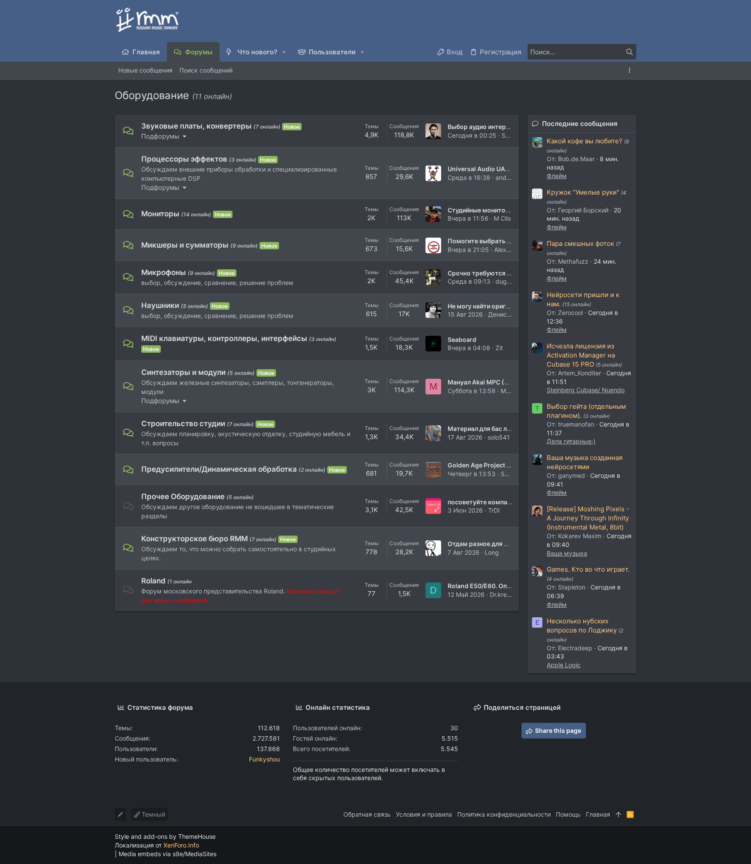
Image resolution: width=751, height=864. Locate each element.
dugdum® (509, 281)
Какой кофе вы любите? (584, 141)
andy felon (510, 177)
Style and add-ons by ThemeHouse (165, 836)
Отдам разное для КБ (480, 543)
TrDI (494, 510)
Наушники (160, 305)
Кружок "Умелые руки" (583, 192)
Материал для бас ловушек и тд (495, 428)
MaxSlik (512, 390)
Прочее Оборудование (183, 496)
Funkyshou (264, 759)
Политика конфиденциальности (504, 814)
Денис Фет (504, 314)
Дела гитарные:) (571, 441)
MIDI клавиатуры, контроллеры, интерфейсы (224, 338)
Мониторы (160, 213)
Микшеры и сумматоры (185, 245)
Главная (598, 814)
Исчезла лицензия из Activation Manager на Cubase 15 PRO (581, 355)
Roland (153, 580)
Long (492, 552)
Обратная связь (367, 814)
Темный (152, 814)
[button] (284, 52)
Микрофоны (163, 272)
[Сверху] (618, 814)
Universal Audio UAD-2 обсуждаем (500, 168)
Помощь (568, 814)
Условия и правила (424, 814)
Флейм (557, 175)
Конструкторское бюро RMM (194, 538)
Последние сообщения (580, 123)
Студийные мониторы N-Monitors (499, 210)
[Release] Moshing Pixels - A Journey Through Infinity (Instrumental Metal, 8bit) (588, 518)
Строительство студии (183, 423)
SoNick (512, 135)
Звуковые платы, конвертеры (196, 126)
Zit (499, 347)
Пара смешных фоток (580, 243)
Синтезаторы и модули (183, 372)
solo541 (499, 437)
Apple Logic (564, 665)
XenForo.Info (181, 845)
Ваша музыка (567, 553)
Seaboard (462, 339)
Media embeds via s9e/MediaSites (167, 853)
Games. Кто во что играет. (588, 569)
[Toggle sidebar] (631, 70)
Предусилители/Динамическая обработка (219, 469)
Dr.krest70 (504, 594)
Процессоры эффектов (184, 159)
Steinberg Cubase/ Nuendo (586, 390)
